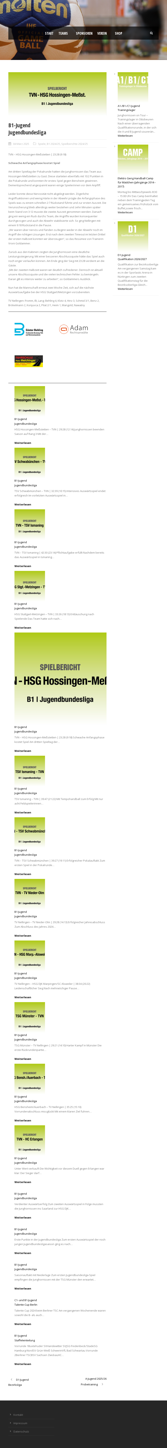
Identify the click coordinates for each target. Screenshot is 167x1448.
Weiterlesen (22, 443)
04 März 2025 (21, 144)
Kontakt (18, 1415)
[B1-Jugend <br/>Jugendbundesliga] (29, 401)
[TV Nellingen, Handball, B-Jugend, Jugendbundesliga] (57, 93)
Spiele (42, 144)
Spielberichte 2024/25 (74, 144)
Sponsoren (84, 33)
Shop (118, 33)
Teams (63, 33)
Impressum (20, 1423)
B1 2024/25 (53, 144)
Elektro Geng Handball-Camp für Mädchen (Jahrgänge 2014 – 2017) (137, 182)
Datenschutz (21, 1431)
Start (49, 33)
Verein (102, 33)
